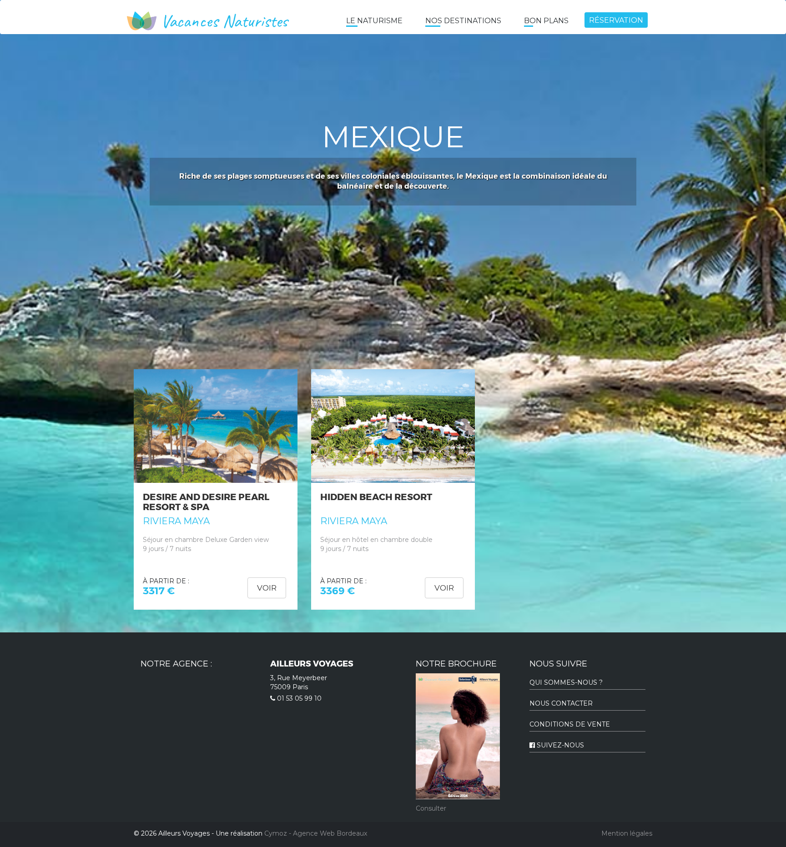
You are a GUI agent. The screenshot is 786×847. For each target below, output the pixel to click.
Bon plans (546, 20)
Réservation (616, 20)
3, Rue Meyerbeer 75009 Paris (298, 682)
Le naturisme (374, 20)
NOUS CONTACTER (561, 703)
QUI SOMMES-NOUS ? (566, 682)
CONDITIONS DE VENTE (569, 724)
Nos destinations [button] (463, 20)
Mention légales (626, 833)
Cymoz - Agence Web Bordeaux (315, 833)
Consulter (431, 808)
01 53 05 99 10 (298, 698)
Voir (267, 587)
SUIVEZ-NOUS (559, 745)
